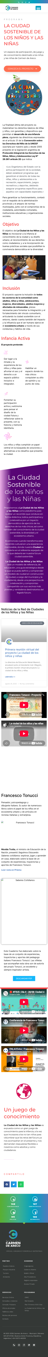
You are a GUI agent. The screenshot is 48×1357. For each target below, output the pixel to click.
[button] (38, 8)
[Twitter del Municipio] (29, 2)
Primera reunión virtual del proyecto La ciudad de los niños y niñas (22, 653)
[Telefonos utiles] (19, 2)
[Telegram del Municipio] (34, 1345)
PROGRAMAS (29, 1292)
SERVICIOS (6, 1292)
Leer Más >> (10, 677)
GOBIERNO (28, 1261)
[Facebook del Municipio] (26, 2)
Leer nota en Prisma (11, 870)
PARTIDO (6, 1261)
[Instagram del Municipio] (22, 2)
